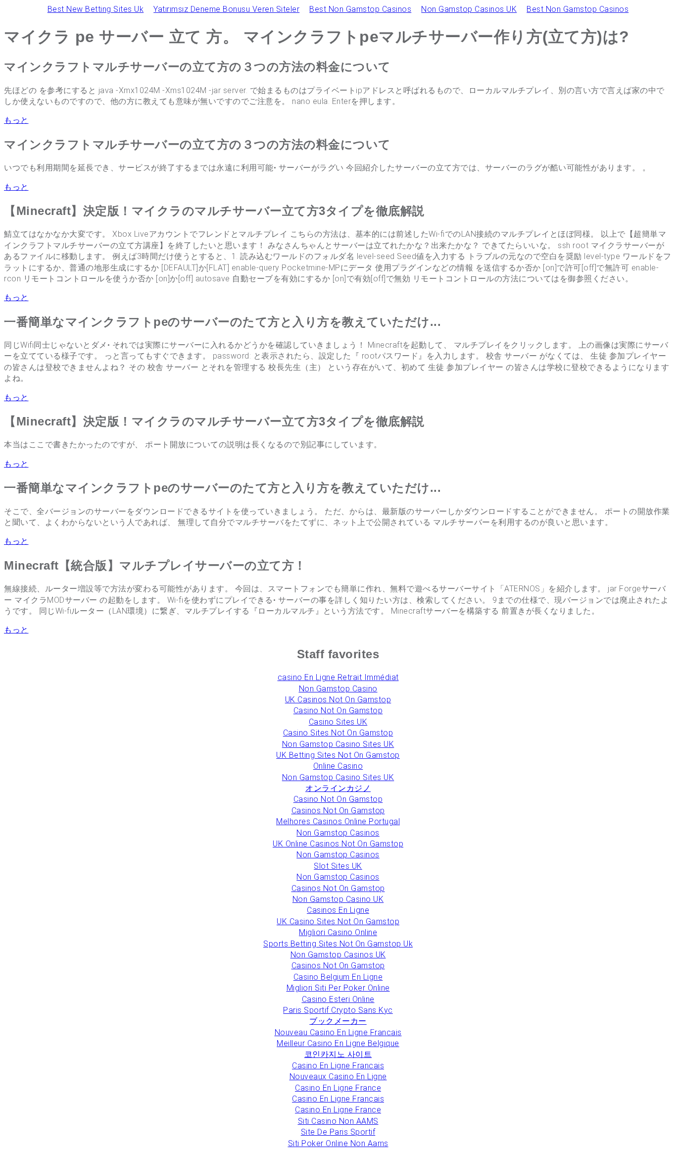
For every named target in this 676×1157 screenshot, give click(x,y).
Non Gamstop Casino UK (338, 899)
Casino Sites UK (338, 722)
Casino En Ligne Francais (338, 1065)
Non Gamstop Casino (338, 688)
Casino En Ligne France (338, 1088)
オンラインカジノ (338, 788)
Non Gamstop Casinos (338, 833)
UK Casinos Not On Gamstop (338, 699)
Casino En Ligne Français (338, 1099)
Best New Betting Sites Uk (96, 9)
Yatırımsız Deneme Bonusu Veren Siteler (226, 9)
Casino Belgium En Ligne (338, 977)
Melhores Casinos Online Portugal (338, 821)
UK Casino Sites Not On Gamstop (338, 921)
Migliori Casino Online (338, 932)
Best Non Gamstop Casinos (360, 9)
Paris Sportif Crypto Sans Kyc (338, 1010)
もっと (16, 120)
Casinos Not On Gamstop (338, 810)
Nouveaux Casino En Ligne (338, 1076)
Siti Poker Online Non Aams (338, 1143)
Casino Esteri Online (338, 999)
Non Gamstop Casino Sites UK (338, 744)
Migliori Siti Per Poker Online (338, 988)
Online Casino (338, 766)
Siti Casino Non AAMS (338, 1121)
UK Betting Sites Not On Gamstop (338, 755)
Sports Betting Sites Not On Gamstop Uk (338, 943)
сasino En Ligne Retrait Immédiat (338, 677)
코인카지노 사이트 (338, 1054)
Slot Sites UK (338, 866)
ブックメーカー (338, 1021)
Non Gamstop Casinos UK (469, 9)
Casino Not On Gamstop (338, 710)
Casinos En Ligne (338, 910)
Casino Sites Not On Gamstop (338, 732)
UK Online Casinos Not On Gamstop (338, 843)
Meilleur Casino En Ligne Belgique (338, 1043)
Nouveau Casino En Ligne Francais (338, 1032)
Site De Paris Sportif (338, 1132)
